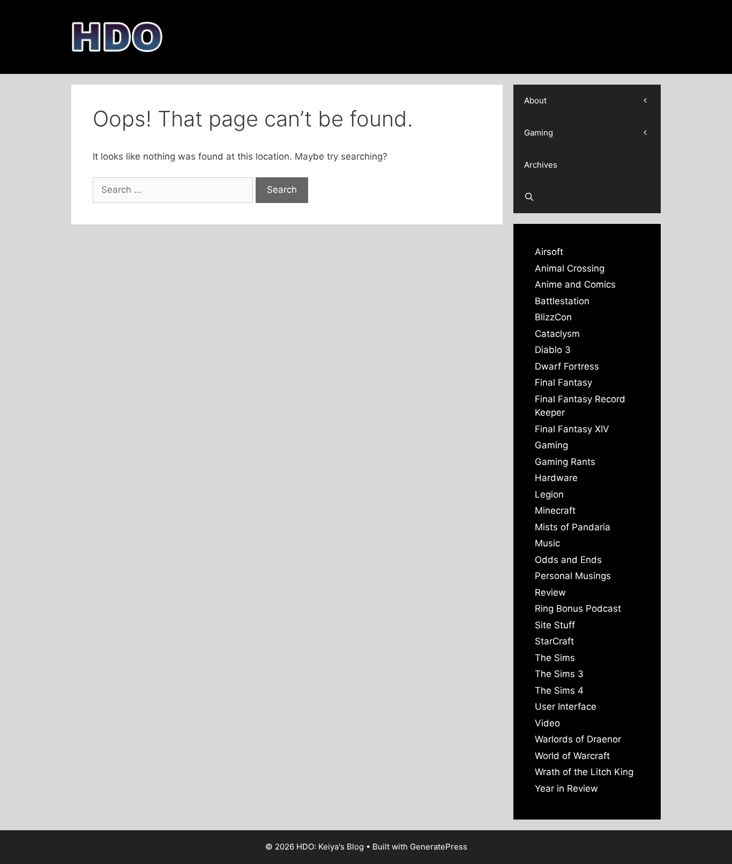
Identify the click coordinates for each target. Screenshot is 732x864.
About (535, 100)
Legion (549, 494)
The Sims (555, 657)
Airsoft (549, 251)
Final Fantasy (563, 382)
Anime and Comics (575, 284)
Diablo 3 (553, 349)
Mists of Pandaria (572, 527)
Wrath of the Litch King (584, 772)
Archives (540, 165)
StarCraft (554, 641)
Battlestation (562, 301)
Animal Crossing (569, 268)
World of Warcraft (572, 755)
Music (547, 543)
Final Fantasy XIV (572, 429)
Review (550, 592)
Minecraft (555, 510)
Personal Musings (573, 575)
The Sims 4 (559, 690)
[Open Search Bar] (587, 197)
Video (547, 723)
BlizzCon (553, 317)
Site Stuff (555, 625)
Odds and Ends (568, 559)
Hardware (556, 477)
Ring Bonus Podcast (578, 608)
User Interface (565, 706)
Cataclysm (557, 333)
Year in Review (566, 788)
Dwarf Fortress (567, 366)
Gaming (538, 132)
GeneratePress (438, 847)
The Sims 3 (559, 673)
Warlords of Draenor (578, 739)
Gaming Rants (565, 461)
